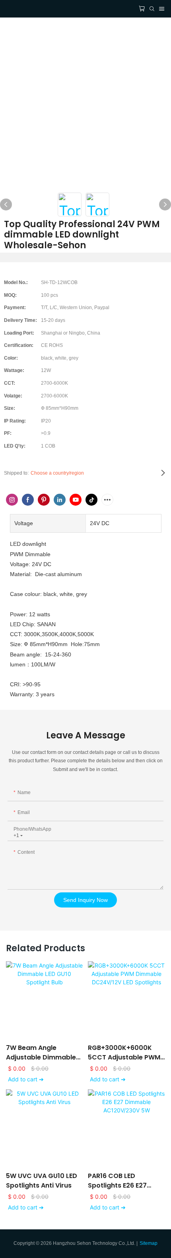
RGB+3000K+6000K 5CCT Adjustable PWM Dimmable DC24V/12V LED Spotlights (124, 1052)
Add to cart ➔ (26, 1079)
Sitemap (148, 1243)
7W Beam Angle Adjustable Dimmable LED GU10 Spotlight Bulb (44, 1052)
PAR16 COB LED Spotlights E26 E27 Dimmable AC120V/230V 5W (117, 1180)
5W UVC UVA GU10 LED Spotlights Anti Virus (41, 1180)
